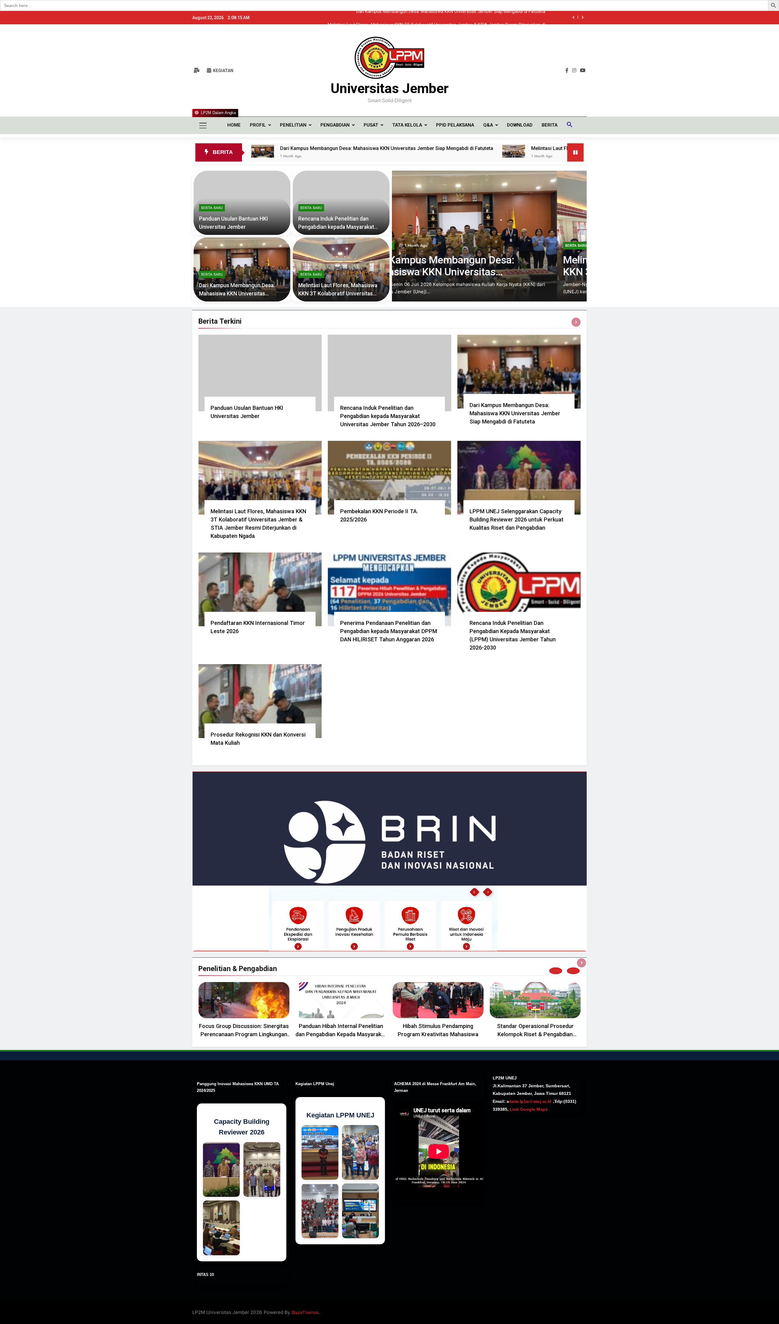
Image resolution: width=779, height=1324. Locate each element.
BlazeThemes (305, 1312)
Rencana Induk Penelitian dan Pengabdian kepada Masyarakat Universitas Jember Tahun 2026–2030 (387, 416)
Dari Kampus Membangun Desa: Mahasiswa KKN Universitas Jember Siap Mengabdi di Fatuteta (284, 148)
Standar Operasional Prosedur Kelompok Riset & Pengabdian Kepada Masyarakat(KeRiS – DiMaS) (535, 1034)
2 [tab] (573, 970)
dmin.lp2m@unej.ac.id (530, 1101)
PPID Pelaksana (455, 125)
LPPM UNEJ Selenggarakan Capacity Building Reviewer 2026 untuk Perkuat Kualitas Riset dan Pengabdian (517, 519)
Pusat (371, 125)
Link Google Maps (528, 1109)
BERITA (549, 125)
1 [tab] (555, 970)
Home (234, 125)
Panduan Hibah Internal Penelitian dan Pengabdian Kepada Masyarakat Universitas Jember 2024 (340, 1034)
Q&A (488, 125)
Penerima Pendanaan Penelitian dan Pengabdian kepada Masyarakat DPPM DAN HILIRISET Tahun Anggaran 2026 (388, 631)
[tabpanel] (243, 1011)
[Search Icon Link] (569, 125)
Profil (258, 125)
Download (520, 125)
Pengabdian (335, 125)
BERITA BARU (411, 245)
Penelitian (293, 125)
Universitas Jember (389, 88)
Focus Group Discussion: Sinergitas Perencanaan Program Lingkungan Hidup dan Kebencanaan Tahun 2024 (244, 1034)
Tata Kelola (407, 125)
